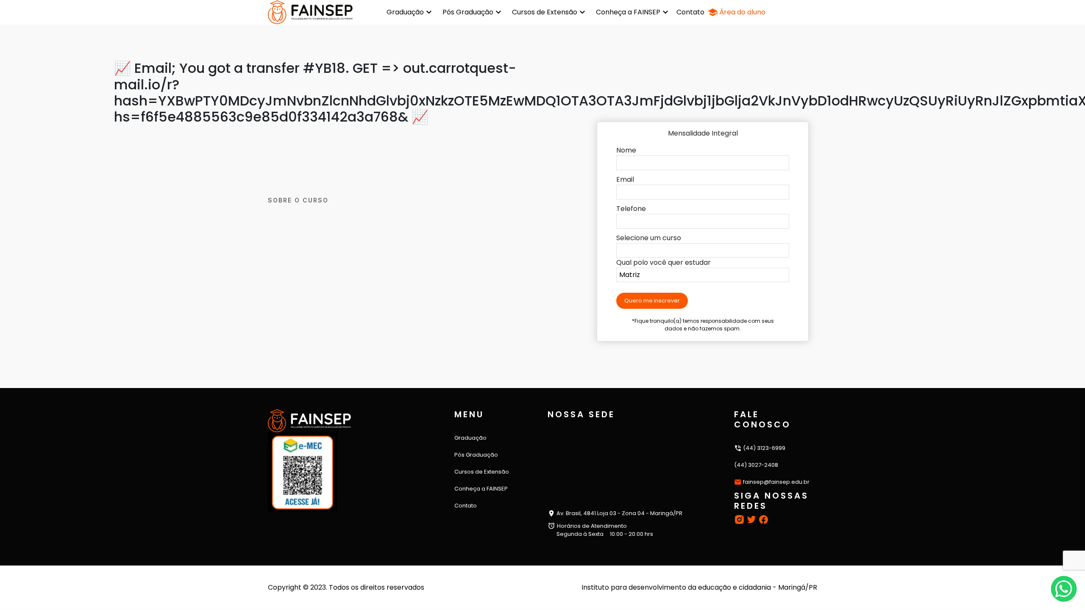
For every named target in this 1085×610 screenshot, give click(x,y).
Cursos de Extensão (544, 12)
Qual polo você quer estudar (663, 262)
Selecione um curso (648, 238)
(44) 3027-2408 (756, 465)
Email (625, 179)
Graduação (405, 12)
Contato (690, 12)
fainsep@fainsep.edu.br (776, 482)
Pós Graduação (467, 12)
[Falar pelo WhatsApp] (1064, 589)
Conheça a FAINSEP (628, 12)
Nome (626, 150)
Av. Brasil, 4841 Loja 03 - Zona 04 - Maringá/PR (618, 513)
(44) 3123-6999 (763, 448)
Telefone (631, 209)
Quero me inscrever (652, 301)
